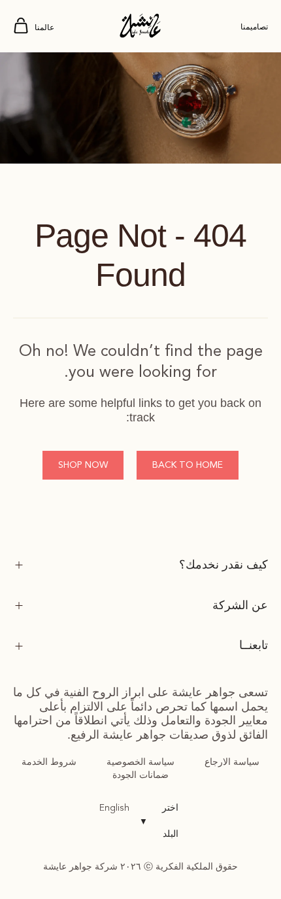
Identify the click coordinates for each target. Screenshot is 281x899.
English (114, 808)
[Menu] (21, 26)
